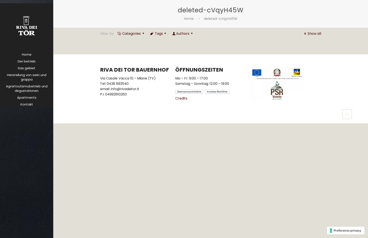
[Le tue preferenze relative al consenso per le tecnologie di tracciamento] (346, 230)
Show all (314, 33)
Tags (159, 33)
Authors (182, 33)
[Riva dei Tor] (26, 25)
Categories (131, 33)
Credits (181, 98)
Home (189, 18)
